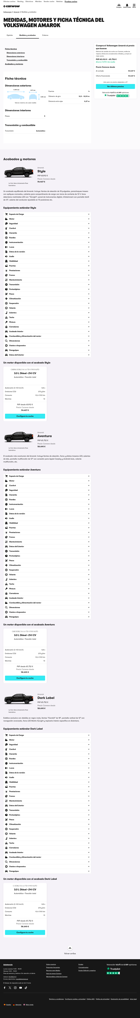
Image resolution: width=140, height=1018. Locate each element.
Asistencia (8, 965)
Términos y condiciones (56, 999)
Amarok (16, 12)
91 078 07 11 (12, 977)
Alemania (18, 1004)
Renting (20, 1)
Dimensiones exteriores (16, 53)
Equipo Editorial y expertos (87, 970)
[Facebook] (4, 988)
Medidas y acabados (27, 35)
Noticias (59, 1)
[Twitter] (10, 988)
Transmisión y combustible (17, 60)
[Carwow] (11, 6)
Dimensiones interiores (15, 56)
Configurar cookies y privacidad (75, 999)
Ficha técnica (11, 49)
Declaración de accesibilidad (120, 999)
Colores (45, 35)
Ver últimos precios (115, 86)
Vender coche (49, 1)
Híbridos (38, 1)
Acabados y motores (14, 64)
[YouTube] (20, 988)
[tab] (9, 35)
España (8, 1004)
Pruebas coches (71, 1)
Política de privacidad (102, 999)
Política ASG (91, 999)
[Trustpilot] (115, 95)
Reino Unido (29, 1004)
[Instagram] (15, 988)
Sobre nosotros (51, 964)
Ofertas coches (9, 1)
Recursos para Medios (53, 970)
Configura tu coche (25, 416)
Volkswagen (7, 12)
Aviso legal (133, 999)
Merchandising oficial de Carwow (56, 976)
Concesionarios (83, 967)
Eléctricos (29, 1)
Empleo (81, 964)
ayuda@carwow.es (22, 979)
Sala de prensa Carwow (53, 973)
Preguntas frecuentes (53, 967)
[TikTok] (26, 988)
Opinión (10, 35)
